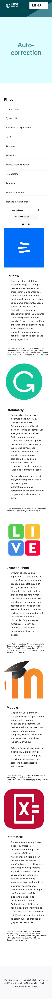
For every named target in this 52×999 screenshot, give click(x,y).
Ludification (12, 780)
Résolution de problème (17, 940)
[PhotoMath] (26, 809)
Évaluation (21, 350)
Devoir (43, 348)
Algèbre (27, 931)
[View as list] (28, 223)
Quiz (14, 355)
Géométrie (30, 936)
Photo (36, 938)
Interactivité (29, 648)
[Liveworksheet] (26, 539)
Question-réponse (23, 650)
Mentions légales (38, 983)
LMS (39, 353)
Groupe (33, 353)
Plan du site (31, 986)
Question (10, 650)
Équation (21, 936)
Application (36, 931)
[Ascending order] (38, 210)
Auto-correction (22, 348)
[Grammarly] (26, 382)
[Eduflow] (26, 247)
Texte (38, 511)
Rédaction (30, 511)
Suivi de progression (15, 652)
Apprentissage (18, 775)
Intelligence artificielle (16, 511)
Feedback (39, 350)
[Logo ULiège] (12, 2)
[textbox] (26, 109)
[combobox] (26, 109)
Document (39, 644)
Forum (9, 353)
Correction (34, 348)
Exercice (30, 350)
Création (30, 644)
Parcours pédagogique (27, 780)
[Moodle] (26, 679)
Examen (20, 778)
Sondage (28, 355)
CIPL (26, 983)
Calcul (37, 934)
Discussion (11, 350)
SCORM (20, 355)
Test (46, 355)
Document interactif (15, 646)
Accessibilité (17, 931)
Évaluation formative (33, 646)
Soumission (38, 355)
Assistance (16, 509)
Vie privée (19, 986)
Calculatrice (12, 936)
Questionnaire (38, 650)
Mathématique (22, 938)
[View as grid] (23, 223)
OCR (31, 938)
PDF (37, 648)
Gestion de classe (21, 353)
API (13, 348)
